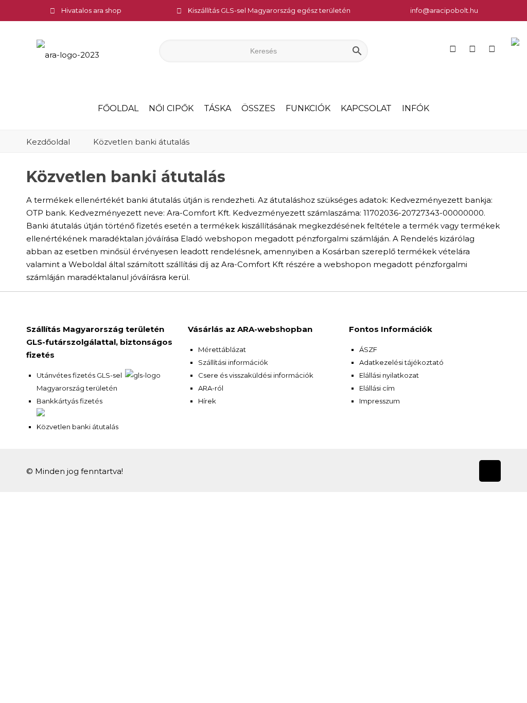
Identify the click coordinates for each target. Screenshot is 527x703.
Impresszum (379, 401)
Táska (217, 108)
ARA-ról (210, 388)
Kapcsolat (366, 108)
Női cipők (171, 108)
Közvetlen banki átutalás (141, 142)
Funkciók (308, 108)
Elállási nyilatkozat (389, 375)
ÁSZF (368, 349)
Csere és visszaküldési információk (255, 375)
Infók (415, 108)
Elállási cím (377, 388)
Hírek (207, 401)
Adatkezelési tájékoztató (401, 362)
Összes (258, 108)
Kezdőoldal (48, 142)
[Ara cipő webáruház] (68, 54)
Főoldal (118, 108)
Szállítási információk (233, 362)
